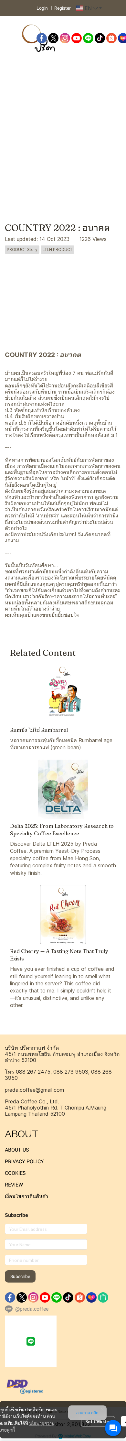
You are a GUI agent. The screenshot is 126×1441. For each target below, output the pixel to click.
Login (42, 8)
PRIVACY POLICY (24, 1161)
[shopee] (111, 38)
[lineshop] (103, 1297)
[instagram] (65, 38)
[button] (89, 8)
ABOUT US (17, 1150)
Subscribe (20, 1276)
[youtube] (76, 38)
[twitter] (53, 38)
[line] (88, 38)
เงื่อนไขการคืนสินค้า (26, 1196)
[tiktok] (100, 38)
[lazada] (91, 1297)
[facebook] (42, 38)
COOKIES (15, 1173)
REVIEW (14, 1185)
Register (62, 8)
